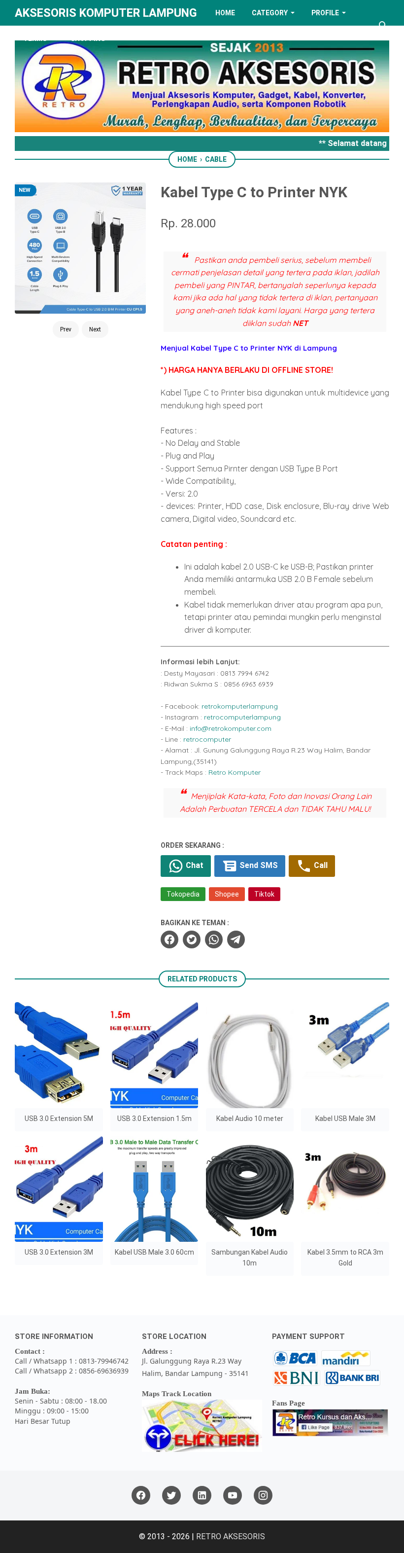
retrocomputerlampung (242, 717)
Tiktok (264, 894)
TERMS (35, 38)
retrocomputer (207, 739)
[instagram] (263, 1495)
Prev (65, 329)
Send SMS (257, 865)
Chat (193, 865)
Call (320, 865)
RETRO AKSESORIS (230, 1536)
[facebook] (169, 939)
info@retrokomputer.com (230, 728)
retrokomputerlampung (240, 706)
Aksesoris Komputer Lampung (106, 13)
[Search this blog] (383, 26)
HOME (225, 13)
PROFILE (325, 13)
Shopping (87, 38)
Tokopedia (183, 894)
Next (95, 329)
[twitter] (192, 939)
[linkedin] (202, 1495)
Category (270, 13)
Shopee (227, 894)
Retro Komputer (234, 772)
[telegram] (236, 939)
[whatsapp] (214, 939)
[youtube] (232, 1495)
